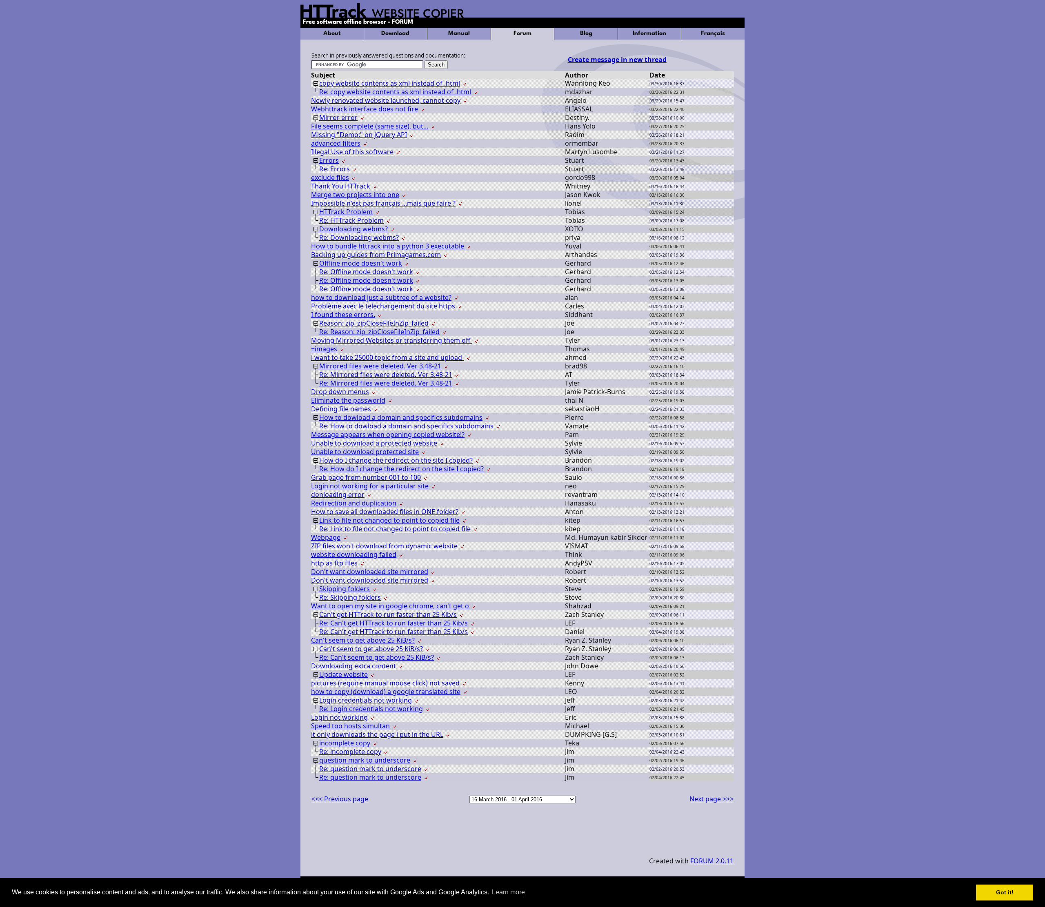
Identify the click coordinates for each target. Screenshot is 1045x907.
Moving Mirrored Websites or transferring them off (391, 340)
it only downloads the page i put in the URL (377, 734)
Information (649, 34)
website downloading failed (353, 554)
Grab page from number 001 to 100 (366, 477)
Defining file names (341, 408)
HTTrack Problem (346, 211)
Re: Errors (334, 168)
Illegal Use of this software (352, 151)
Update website (343, 674)
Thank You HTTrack (340, 186)
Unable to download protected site (365, 451)
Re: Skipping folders (350, 597)
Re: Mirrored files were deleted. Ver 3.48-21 (385, 374)
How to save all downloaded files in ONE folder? (384, 511)
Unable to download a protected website (374, 443)
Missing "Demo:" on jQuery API (359, 134)
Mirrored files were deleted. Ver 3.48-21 (380, 365)
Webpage (325, 537)
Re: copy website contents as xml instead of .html (395, 91)
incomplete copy (344, 742)
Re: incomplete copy (350, 751)
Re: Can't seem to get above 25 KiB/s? (376, 657)
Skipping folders (344, 588)
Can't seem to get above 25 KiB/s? (363, 640)
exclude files (330, 177)
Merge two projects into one (355, 194)
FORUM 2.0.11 (712, 860)
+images (324, 348)
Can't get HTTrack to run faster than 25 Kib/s (388, 614)
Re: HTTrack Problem (351, 220)
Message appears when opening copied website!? (388, 434)
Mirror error (338, 117)
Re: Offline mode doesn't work (366, 271)
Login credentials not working (365, 700)
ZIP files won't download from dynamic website (384, 545)
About (332, 34)
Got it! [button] (1005, 892)
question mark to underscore (364, 760)
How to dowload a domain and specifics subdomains (400, 417)
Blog (586, 34)
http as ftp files (334, 563)
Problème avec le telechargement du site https (383, 306)
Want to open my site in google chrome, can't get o (390, 605)
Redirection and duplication (353, 503)
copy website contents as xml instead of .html (389, 83)
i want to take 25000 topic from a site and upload (387, 357)
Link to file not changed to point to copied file (389, 520)
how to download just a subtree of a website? (381, 297)
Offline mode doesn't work (360, 263)
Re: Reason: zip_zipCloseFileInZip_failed (379, 331)
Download (395, 34)
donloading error (338, 494)
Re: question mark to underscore (370, 768)
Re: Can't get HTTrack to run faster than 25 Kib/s (393, 623)
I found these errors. (343, 314)
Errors (329, 160)
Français (713, 34)
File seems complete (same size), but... (369, 126)
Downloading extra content (353, 665)
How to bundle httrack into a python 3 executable (387, 246)
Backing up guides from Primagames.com (376, 254)
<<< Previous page (339, 798)
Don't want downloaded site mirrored (369, 571)
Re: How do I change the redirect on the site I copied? (401, 468)
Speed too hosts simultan (350, 725)
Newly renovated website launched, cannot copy (385, 100)
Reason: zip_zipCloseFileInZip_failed (374, 323)
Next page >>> (711, 798)
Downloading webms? (353, 228)
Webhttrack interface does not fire (364, 108)
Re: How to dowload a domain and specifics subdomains (406, 425)
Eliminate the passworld (348, 400)
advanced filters (335, 143)
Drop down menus (340, 391)
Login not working (339, 717)
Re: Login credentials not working (371, 708)
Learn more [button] (508, 892)
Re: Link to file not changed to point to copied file (395, 528)
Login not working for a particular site (370, 485)
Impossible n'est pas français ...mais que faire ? (383, 203)
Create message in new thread (617, 59)
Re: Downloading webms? (359, 237)
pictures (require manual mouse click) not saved (385, 683)
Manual (459, 34)
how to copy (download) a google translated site (385, 691)
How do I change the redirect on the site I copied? (396, 460)
